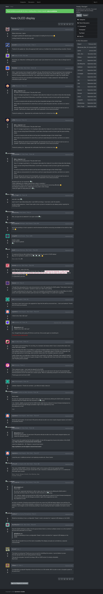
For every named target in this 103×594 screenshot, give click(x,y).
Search (39, 2)
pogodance (15, 311)
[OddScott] (9, 513)
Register (19, 583)
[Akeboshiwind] (8, 29)
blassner (14, 283)
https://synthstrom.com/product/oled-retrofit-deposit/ (28, 441)
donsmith (14, 45)
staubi (13, 250)
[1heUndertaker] (11, 153)
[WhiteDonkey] (10, 211)
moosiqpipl (14, 392)
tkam (13, 365)
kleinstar (14, 265)
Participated (82, 29)
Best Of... (81, 36)
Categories (23, 2)
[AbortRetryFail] (8, 525)
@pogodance (17, 327)
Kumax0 (14, 549)
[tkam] (8, 365)
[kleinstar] (8, 265)
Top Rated (81, 33)
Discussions (31, 2)
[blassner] (8, 283)
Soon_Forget (15, 195)
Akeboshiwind (15, 29)
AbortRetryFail (15, 524)
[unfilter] (8, 86)
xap (13, 341)
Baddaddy (14, 68)
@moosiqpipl (17, 487)
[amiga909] (8, 236)
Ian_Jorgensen (16, 223)
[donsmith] (8, 45)
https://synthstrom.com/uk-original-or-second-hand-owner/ (27, 446)
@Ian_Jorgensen (18, 91)
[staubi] (8, 249)
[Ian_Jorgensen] (11, 222)
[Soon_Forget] (10, 194)
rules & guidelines (52, 11)
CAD (13, 322)
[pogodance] (8, 312)
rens (13, 299)
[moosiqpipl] (9, 391)
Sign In (95, 2)
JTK (22, 259)
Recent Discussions (84, 23)
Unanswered (82, 26)
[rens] (8, 299)
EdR (13, 55)
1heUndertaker (16, 154)
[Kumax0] (8, 549)
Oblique (14, 565)
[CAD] (8, 322)
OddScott (14, 514)
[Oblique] (8, 565)
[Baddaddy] (8, 68)
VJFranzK (14, 464)
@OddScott (17, 533)
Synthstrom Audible (12, 2)
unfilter (13, 86)
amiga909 (14, 236)
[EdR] (8, 56)
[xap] (8, 342)
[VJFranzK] (9, 463)
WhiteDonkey (15, 212)
